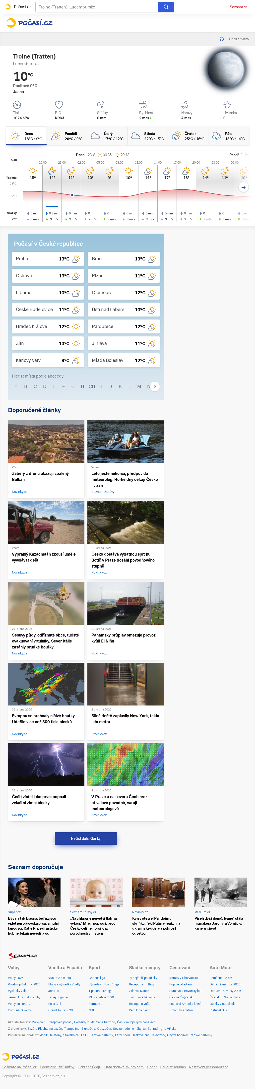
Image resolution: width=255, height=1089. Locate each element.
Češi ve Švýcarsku (181, 997)
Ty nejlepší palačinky (143, 978)
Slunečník (88, 1028)
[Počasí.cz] (29, 23)
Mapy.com (39, 1022)
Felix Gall (54, 1004)
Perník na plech (139, 1010)
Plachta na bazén (50, 1028)
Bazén (31, 1028)
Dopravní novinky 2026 (225, 991)
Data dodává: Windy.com (124, 1067)
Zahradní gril (156, 1028)
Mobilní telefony (50, 1035)
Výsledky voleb (18, 991)
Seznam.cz (238, 7)
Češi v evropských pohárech (136, 1022)
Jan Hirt (53, 991)
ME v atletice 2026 (101, 997)
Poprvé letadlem (180, 984)
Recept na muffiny (141, 984)
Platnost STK (219, 1010)
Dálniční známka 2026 (225, 984)
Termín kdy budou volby (24, 997)
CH (92, 386)
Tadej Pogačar (58, 997)
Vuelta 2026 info (59, 978)
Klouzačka (104, 1028)
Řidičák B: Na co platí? (225, 997)
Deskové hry (140, 1035)
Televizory (158, 1035)
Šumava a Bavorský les (185, 991)
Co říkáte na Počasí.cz (19, 1067)
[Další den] (244, 187)
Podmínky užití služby (57, 1067)
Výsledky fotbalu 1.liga (104, 984)
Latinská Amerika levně (185, 1004)
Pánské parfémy (201, 1035)
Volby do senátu (19, 1004)
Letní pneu (122, 1035)
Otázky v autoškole (223, 1004)
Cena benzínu (105, 1022)
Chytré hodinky (177, 1035)
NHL (92, 1010)
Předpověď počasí (60, 1022)
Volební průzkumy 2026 (24, 984)
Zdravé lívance (139, 991)
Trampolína (71, 1028)
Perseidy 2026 (84, 1022)
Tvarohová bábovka (142, 997)
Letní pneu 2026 (221, 978)
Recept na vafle (139, 1004)
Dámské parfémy (101, 1035)
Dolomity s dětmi (181, 1010)
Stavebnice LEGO (75, 1035)
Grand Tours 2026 (60, 1010)
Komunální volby (19, 1010)
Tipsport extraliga (101, 991)
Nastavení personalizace (208, 1067)
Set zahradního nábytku (129, 1028)
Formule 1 (96, 1004)
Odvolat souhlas (173, 1067)
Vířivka (171, 1028)
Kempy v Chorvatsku (183, 978)
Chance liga (97, 978)
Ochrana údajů (89, 1067)
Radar (152, 1067)
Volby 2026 (15, 978)
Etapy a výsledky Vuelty (64, 984)
